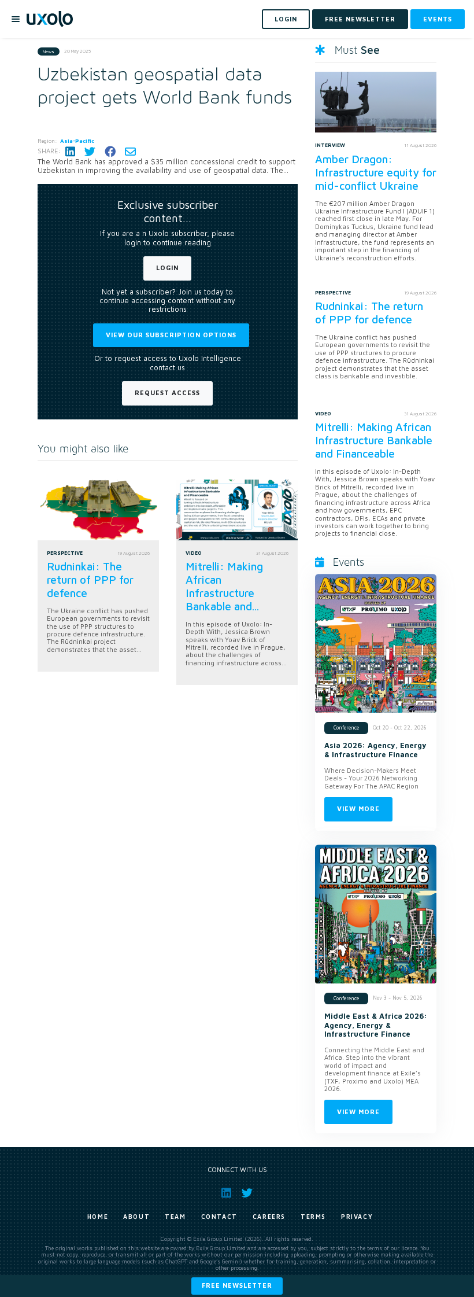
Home (97, 1216)
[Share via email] (130, 151)
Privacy (357, 1216)
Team (175, 1216)
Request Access (167, 392)
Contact (219, 1216)
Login (167, 267)
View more (358, 808)
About (136, 1216)
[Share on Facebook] (110, 151)
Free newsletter (237, 1285)
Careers (269, 1216)
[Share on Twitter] (90, 151)
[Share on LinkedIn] (70, 151)
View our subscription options (171, 334)
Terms (313, 1216)
